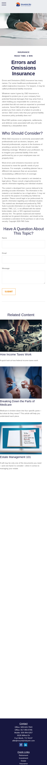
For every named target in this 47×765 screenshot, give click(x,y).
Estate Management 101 (15, 457)
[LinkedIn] (25, 745)
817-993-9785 (26, 730)
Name (4, 238)
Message (6, 268)
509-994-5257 (27, 733)
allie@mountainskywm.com (23, 741)
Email (4, 253)
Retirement (23, 755)
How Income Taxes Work (15, 354)
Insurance (23, 764)
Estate (23, 761)
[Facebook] (21, 745)
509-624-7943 (26, 727)
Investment (23, 758)
